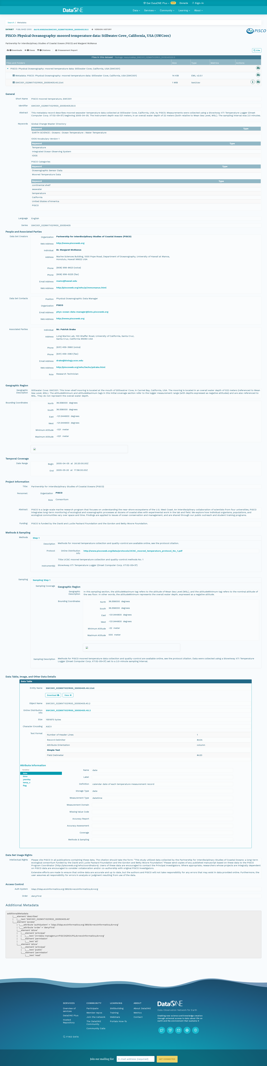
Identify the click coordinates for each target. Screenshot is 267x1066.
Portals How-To (118, 1021)
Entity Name (36, 688)
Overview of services (69, 1009)
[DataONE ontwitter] (161, 1030)
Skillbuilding (116, 1008)
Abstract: (23, 509)
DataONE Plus (70, 1015)
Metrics (138, 1012)
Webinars (115, 1017)
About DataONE (142, 1008)
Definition (84, 784)
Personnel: (22, 493)
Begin (51, 464)
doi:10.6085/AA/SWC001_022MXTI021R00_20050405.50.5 (61, 29)
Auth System (21, 889)
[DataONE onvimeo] (170, 1030)
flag (25, 785)
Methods (23, 537)
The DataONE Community (93, 1022)
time (25, 776)
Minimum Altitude (45, 430)
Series (24, 225)
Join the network (95, 1017)
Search (11, 22)
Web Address (47, 244)
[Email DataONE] (178, 1030)
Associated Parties (18, 329)
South (51, 410)
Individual (49, 250)
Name (86, 770)
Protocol (51, 551)
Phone (50, 268)
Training (114, 1012)
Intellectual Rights (18, 860)
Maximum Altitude (44, 437)
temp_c (26, 782)
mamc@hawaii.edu (66, 281)
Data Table (26, 681)
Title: (25, 486)
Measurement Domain (78, 805)
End (52, 470)
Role (51, 374)
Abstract (23, 112)
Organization (47, 237)
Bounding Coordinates (17, 402)
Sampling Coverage (45, 586)
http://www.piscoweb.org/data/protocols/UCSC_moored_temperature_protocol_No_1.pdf (133, 551)
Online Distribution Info (70, 552)
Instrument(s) (48, 566)
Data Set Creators (19, 236)
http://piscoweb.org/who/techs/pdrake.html (80, 367)
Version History (103, 29)
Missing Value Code (79, 812)
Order (25, 896)
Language (23, 218)
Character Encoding (32, 726)
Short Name (22, 98)
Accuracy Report (80, 819)
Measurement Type (79, 798)
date (25, 773)
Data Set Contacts (18, 298)
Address (49, 257)
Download (51, 695)
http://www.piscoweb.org (70, 243)
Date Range (22, 463)
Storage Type (82, 791)
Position (49, 299)
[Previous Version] (92, 29)
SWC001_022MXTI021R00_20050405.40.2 (68, 710)
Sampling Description (44, 659)
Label (86, 777)
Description (49, 544)
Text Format (36, 733)
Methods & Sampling (78, 839)
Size (40, 719)
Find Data (72, 1036)
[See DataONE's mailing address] (195, 1030)
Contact (138, 1017)
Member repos (94, 1012)
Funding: (23, 523)
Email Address (46, 281)
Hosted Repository (69, 1021)
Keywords (23, 124)
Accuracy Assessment (78, 825)
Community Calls (95, 1028)
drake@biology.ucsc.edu (69, 360)
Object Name (35, 703)
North (51, 403)
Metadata (21, 22)
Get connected (167, 1059)
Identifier (23, 105)
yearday (27, 779)
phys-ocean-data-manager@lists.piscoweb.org (82, 312)
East (51, 416)
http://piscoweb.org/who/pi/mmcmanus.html (81, 287)
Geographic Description (22, 391)
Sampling (23, 579)
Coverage (84, 832)
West (51, 423)
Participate (92, 1008)
